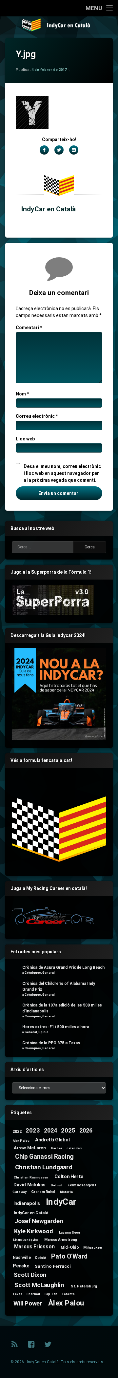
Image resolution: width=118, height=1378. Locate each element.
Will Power (27, 1303)
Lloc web (25, 438)
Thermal (33, 1294)
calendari (74, 1148)
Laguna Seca (69, 1233)
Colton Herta (68, 1176)
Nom (22, 393)
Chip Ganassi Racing (44, 1156)
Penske (21, 1266)
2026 (85, 1131)
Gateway (19, 1192)
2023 (33, 1130)
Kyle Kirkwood (33, 1231)
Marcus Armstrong (60, 1239)
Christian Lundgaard (43, 1167)
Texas (17, 1294)
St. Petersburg (84, 1286)
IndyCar (61, 1202)
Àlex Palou (66, 1302)
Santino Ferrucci (53, 1266)
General (48, 972)
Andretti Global (52, 1140)
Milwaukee (92, 1247)
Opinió (43, 1032)
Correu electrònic (37, 416)
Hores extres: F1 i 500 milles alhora (55, 1027)
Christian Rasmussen (31, 1177)
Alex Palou (21, 1141)
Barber (56, 1148)
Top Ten (50, 1294)
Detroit (57, 1185)
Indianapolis (26, 1203)
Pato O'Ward (69, 1256)
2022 (17, 1131)
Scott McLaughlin (39, 1285)
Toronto (68, 1294)
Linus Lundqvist (25, 1239)
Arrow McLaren (30, 1147)
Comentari (29, 327)
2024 (50, 1131)
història (66, 1192)
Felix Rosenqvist (82, 1185)
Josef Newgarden (38, 1221)
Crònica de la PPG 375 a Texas (51, 1043)
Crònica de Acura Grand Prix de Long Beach (63, 967)
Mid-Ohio (70, 1247)
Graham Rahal (43, 1191)
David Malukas (29, 1184)
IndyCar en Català (48, 209)
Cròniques (33, 972)
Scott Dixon (30, 1275)
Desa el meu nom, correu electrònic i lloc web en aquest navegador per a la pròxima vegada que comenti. (62, 473)
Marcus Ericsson (34, 1247)
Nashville (21, 1257)
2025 (68, 1130)
